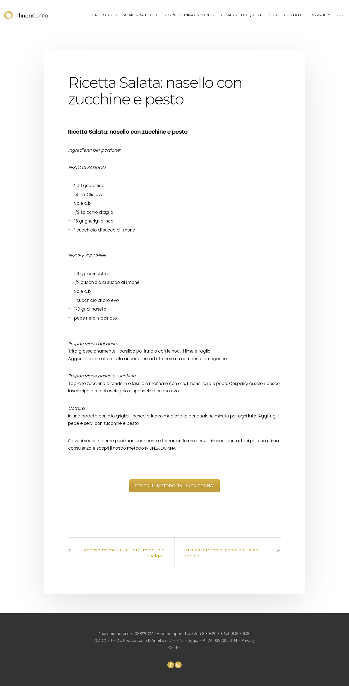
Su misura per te (141, 15)
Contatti (293, 15)
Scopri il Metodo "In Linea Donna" (174, 485)
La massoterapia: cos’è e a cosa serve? (221, 553)
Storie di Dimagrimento (189, 15)
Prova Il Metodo (326, 15)
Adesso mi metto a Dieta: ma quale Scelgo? (124, 553)
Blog (273, 15)
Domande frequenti (241, 15)
